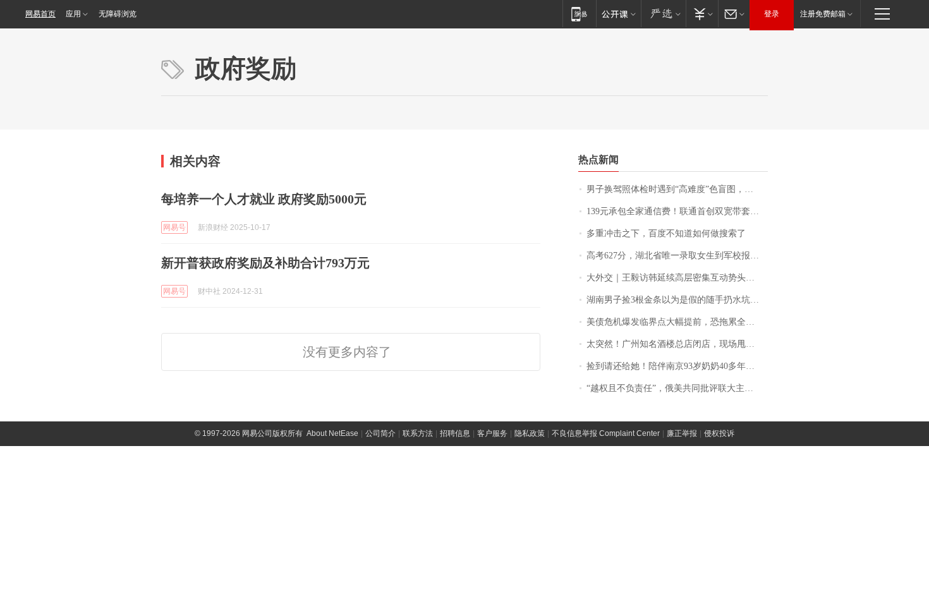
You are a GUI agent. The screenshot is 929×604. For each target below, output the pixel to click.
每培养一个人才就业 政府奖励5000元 (264, 199)
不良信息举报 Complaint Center (606, 433)
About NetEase (332, 433)
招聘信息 (455, 433)
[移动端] (579, 13)
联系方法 (418, 433)
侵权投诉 (719, 433)
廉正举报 (682, 433)
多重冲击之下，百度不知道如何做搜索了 (666, 233)
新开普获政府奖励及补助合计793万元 (265, 263)
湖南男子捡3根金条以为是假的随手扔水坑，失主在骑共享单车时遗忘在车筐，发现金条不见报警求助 (677, 300)
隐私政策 (529, 433)
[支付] (702, 13)
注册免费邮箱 (823, 13)
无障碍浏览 (118, 13)
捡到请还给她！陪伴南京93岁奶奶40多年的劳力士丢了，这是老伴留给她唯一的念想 (677, 366)
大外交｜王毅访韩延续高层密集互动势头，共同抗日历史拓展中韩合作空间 (677, 277)
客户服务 (492, 433)
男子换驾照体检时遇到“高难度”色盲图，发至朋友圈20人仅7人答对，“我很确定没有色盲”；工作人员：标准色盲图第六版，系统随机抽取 (677, 189)
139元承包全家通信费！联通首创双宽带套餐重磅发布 (677, 211)
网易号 (174, 227)
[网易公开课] (618, 13)
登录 (771, 13)
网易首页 (40, 13)
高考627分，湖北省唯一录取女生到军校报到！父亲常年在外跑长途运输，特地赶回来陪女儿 (677, 255)
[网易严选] (663, 13)
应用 (73, 13)
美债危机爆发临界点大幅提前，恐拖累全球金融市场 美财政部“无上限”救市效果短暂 (677, 322)
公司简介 (380, 433)
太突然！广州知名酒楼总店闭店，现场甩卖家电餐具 (677, 344)
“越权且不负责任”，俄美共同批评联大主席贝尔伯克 (677, 388)
